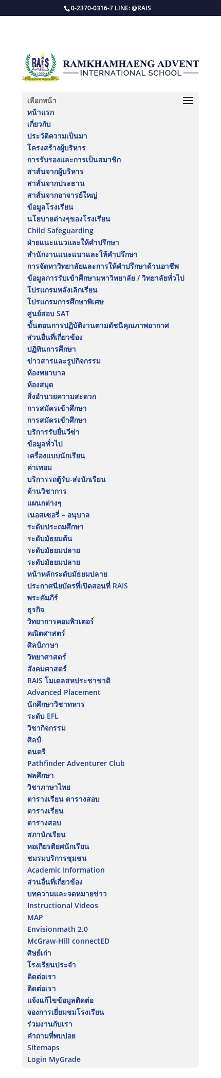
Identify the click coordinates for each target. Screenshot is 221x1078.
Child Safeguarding (60, 230)
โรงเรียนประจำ (51, 964)
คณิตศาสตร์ (46, 633)
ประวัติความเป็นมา (57, 136)
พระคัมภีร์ (42, 597)
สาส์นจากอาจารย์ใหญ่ (62, 195)
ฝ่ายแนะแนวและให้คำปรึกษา (73, 242)
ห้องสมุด (40, 384)
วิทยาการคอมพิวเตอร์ (60, 621)
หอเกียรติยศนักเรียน (58, 846)
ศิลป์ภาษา (43, 645)
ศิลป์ (34, 739)
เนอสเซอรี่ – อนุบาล (58, 514)
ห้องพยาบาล (46, 372)
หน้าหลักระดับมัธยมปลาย (67, 574)
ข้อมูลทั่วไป (45, 443)
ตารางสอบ (44, 822)
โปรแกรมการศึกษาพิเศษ (65, 301)
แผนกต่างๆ (44, 503)
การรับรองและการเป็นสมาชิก (74, 159)
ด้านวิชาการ (47, 491)
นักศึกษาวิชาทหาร (56, 704)
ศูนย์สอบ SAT (48, 313)
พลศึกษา (40, 775)
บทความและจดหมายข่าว (67, 893)
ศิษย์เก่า (39, 953)
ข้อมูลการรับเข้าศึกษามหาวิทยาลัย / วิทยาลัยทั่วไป (106, 278)
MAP (35, 917)
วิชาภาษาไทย (48, 787)
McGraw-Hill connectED (68, 941)
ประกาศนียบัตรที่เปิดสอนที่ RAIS (77, 585)
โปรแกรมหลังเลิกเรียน (62, 289)
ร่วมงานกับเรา (49, 1024)
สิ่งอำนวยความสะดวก (61, 396)
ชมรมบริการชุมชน (57, 858)
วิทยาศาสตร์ (46, 657)
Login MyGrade (54, 1059)
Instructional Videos (62, 905)
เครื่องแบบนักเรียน (56, 455)
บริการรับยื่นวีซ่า (53, 432)
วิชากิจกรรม (46, 728)
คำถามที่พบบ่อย (51, 1035)
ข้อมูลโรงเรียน (50, 207)
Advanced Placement (64, 692)
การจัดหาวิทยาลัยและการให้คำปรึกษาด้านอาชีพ (103, 266)
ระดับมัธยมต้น (49, 538)
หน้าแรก (40, 112)
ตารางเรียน (45, 810)
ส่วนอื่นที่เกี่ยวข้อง (55, 337)
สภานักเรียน (46, 834)
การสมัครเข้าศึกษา (57, 408)
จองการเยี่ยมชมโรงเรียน (65, 1012)
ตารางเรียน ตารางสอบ (63, 799)
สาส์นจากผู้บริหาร (55, 171)
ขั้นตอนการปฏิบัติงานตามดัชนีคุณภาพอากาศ (98, 325)
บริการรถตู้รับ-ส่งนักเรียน (66, 479)
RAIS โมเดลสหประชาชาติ (68, 680)
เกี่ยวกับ (39, 124)
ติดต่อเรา (41, 976)
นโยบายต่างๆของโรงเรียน (68, 218)
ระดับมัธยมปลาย (53, 550)
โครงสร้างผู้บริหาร (56, 147)
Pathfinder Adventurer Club (76, 763)
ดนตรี (36, 751)
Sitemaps (43, 1047)
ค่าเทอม (39, 467)
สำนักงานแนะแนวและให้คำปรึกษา (82, 254)
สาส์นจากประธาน (56, 183)
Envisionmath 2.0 (57, 929)
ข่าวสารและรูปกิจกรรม (64, 361)
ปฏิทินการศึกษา (51, 349)
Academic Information (66, 870)
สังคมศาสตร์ (47, 668)
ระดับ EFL (43, 716)
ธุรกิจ (35, 609)
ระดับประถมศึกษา (55, 526)
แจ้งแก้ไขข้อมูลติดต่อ (60, 1000)
